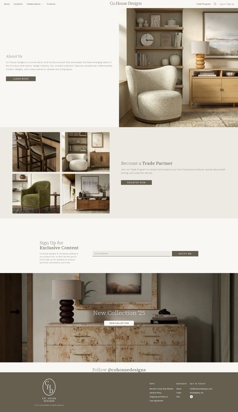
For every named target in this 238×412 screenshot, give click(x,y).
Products (51, 4)
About (7, 4)
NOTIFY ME (185, 253)
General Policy (155, 393)
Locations (18, 4)
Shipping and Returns (159, 397)
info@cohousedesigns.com (201, 389)
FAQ (178, 397)
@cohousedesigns (127, 370)
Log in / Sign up (227, 4)
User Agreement (156, 400)
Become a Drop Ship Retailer (161, 389)
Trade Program (203, 4)
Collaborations (33, 4)
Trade (178, 393)
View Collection (119, 323)
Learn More (21, 78)
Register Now (136, 182)
